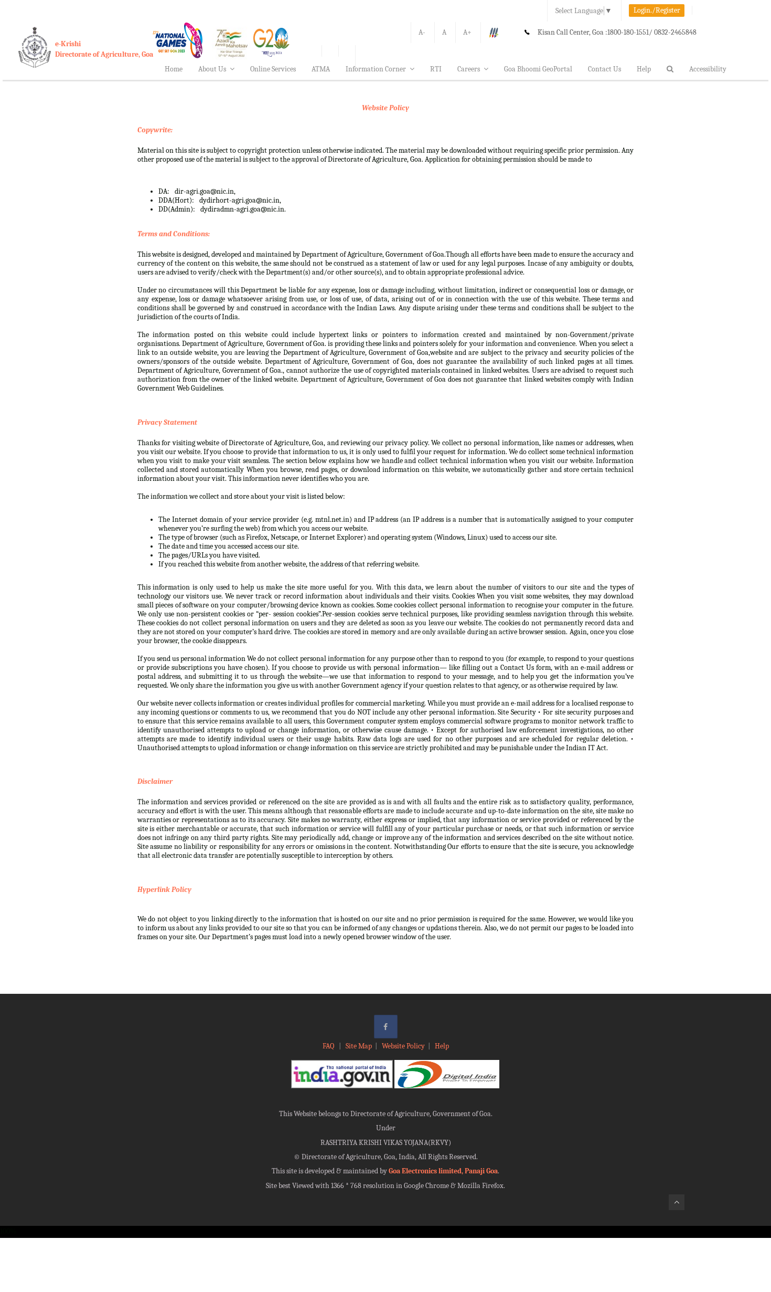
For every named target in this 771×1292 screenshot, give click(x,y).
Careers (468, 69)
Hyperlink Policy (164, 889)
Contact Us (604, 69)
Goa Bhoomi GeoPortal (538, 69)
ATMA (321, 69)
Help (644, 69)
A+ (467, 32)
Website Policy (385, 107)
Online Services (273, 69)
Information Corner (376, 69)
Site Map (359, 1046)
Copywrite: (155, 129)
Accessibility (707, 69)
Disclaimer (155, 781)
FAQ (329, 1046)
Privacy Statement (167, 422)
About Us (212, 69)
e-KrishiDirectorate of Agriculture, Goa (104, 49)
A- (422, 32)
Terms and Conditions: (173, 233)
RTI (436, 69)
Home (174, 69)
